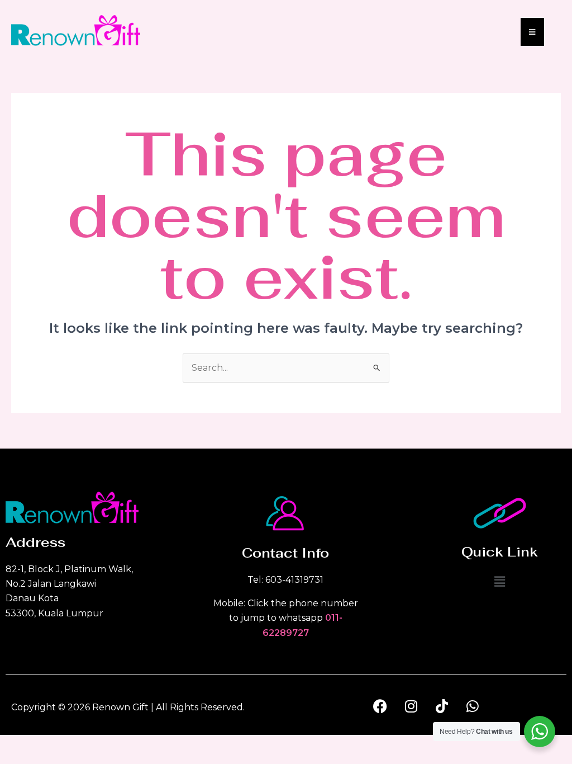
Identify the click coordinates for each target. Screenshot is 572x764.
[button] (499, 582)
